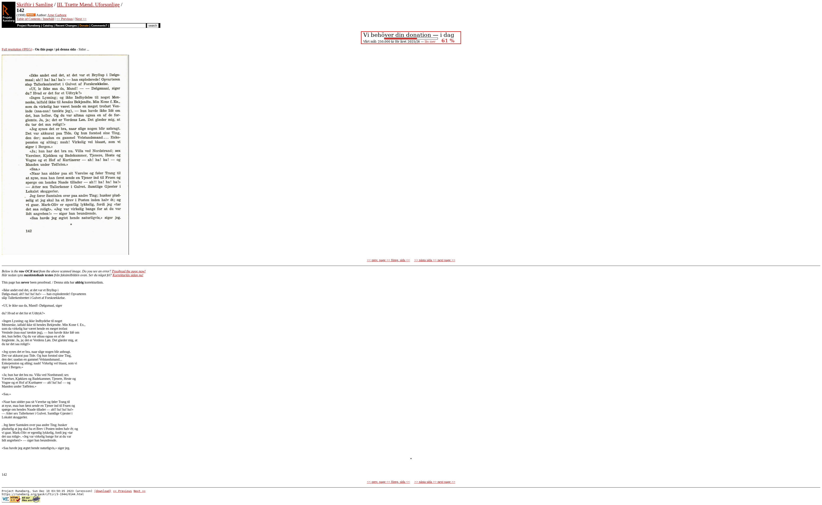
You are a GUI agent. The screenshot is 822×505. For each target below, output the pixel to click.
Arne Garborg (56, 15)
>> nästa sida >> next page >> (434, 260)
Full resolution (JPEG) (17, 49)
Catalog (48, 25)
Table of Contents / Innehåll (35, 19)
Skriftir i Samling (34, 4)
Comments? (99, 25)
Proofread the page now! (129, 271)
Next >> (80, 19)
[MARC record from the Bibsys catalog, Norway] (31, 15)
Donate (84, 25)
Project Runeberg (28, 25)
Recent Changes (66, 25)
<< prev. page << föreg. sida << (388, 260)
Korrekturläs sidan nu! (128, 275)
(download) (102, 491)
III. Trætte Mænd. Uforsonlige (88, 4)
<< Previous (64, 19)
